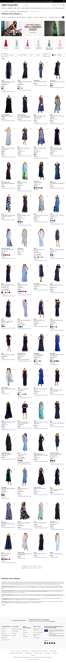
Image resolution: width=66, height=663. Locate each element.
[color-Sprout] (52, 85)
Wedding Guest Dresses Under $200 (57, 17)
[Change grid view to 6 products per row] (55, 55)
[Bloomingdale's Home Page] (9, 5)
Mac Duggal (59, 595)
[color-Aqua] (36, 154)
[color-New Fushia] (5, 292)
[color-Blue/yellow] (18, 189)
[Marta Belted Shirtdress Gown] (8, 511)
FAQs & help (3, 633)
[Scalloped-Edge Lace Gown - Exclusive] (25, 203)
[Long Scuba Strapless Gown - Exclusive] (57, 308)
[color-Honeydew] (54, 326)
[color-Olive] (22, 88)
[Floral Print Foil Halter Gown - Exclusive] (25, 511)
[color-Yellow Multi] (36, 361)
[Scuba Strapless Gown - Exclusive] (25, 273)
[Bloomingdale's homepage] (2, 11)
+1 (59, 361)
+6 (43, 257)
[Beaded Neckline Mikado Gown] (41, 477)
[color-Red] (22, 291)
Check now (62, 635)
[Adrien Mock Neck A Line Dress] (57, 70)
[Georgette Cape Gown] (8, 442)
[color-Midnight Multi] (34, 361)
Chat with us (3, 628)
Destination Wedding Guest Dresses (8, 586)
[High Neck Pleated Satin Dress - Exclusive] (8, 410)
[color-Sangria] (9, 559)
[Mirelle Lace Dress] (25, 343)
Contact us (3, 631)
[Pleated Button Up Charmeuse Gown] (41, 442)
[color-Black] (54, 220)
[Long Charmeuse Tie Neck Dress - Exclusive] (57, 477)
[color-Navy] (2, 88)
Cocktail (4, 17)
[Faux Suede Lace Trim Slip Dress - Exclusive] (57, 377)
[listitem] (33, 1)
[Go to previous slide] (2, 1)
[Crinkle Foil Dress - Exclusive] (8, 136)
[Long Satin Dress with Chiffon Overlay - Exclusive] (8, 70)
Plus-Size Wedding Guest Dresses (7, 598)
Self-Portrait (53, 595)
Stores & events (36, 637)
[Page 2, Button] (42, 567)
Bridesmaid (30, 17)
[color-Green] (22, 460)
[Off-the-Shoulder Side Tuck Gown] (57, 273)
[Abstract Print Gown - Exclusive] (41, 410)
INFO (47, 1)
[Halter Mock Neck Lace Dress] (57, 238)
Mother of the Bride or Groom (40, 17)
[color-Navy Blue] (34, 154)
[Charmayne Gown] (57, 511)
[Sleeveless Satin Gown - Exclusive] (41, 238)
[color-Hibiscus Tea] (36, 188)
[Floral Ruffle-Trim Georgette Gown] (8, 171)
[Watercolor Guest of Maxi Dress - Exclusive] (41, 104)
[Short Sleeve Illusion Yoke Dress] (25, 136)
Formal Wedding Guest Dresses (7, 594)
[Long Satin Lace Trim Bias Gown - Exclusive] (8, 308)
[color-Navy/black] (2, 326)
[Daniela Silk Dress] (41, 171)
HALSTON (6, 602)
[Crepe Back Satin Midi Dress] (41, 273)
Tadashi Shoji (5, 599)
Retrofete (17, 602)
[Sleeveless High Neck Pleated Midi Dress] (8, 477)
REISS (21, 602)
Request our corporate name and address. (44, 657)
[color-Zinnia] (4, 559)
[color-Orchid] (23, 291)
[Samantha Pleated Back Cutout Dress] (8, 377)
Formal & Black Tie (11, 17)
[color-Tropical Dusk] (20, 394)
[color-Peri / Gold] (2, 153)
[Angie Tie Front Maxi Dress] (57, 542)
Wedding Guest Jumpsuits (6, 601)
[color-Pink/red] (20, 189)
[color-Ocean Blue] (2, 495)
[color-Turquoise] (22, 326)
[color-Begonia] (7, 255)
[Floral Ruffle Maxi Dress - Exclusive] (41, 308)
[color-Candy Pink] (52, 361)
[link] (8, 86)
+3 (27, 291)
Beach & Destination (21, 17)
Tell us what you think (5, 639)
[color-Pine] (9, 292)
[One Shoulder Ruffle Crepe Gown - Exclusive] (8, 273)
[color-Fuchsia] (20, 460)
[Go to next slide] (62, 1)
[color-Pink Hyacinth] (23, 394)
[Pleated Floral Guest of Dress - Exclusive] (57, 104)
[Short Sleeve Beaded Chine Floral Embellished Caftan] (25, 104)
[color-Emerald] (52, 220)
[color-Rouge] (9, 255)
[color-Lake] (18, 460)
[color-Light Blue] (34, 257)
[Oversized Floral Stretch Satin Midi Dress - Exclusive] (8, 203)
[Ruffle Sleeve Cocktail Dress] (8, 343)
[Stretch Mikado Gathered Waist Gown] (57, 171)
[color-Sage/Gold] (4, 153)
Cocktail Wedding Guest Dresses (7, 590)
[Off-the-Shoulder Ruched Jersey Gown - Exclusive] (57, 136)
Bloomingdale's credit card (17, 628)
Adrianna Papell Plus (32, 599)
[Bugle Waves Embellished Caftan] (8, 104)
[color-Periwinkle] (7, 292)
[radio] (2, 88)
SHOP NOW (51, 1)
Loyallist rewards (15, 631)
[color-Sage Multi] (38, 361)
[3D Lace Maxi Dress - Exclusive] (41, 203)
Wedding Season (13, 11)
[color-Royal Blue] (50, 361)
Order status (14, 633)
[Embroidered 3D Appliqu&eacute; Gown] (41, 136)
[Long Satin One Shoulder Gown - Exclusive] (25, 70)
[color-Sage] (4, 88)
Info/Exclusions (52, 621)
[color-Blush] (4, 292)
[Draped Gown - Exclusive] (41, 542)
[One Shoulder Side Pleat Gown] (57, 410)
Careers (24, 634)
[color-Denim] (22, 221)
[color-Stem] (22, 394)
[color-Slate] (50, 220)
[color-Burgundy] (4, 255)
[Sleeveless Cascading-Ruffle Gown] (25, 308)
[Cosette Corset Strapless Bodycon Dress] (57, 442)
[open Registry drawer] (61, 5)
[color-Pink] (36, 257)
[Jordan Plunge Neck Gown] (8, 238)
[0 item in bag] (64, 5)
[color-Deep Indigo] (18, 394)
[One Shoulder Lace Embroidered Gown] (41, 343)
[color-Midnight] (25, 291)
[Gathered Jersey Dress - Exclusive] (25, 477)
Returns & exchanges (5, 635)
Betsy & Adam (18, 599)
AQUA (48, 587)
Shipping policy (4, 637)
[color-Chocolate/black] (4, 326)
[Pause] (64, 1)
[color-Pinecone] (41, 188)
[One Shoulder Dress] (25, 442)
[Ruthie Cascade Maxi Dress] (41, 511)
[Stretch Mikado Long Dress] (41, 70)
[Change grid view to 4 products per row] (52, 55)
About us (24, 630)
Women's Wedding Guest (23, 11)
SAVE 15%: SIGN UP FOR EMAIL (19, 620)
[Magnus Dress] (25, 238)
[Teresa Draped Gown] (8, 542)
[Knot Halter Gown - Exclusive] (57, 203)
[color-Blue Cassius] (25, 394)
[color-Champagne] (20, 88)
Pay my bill (14, 635)
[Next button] (63, 17)
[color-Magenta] (20, 221)
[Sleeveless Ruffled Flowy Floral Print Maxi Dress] (25, 542)
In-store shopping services (38, 632)
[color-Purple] (4, 495)
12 (39, 567)
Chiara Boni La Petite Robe (42, 591)
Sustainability (25, 636)
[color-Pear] (38, 188)
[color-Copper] (40, 188)
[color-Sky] (2, 255)
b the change (25, 632)
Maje (24, 602)
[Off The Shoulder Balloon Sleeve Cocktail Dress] (25, 410)
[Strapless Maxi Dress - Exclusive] (25, 171)
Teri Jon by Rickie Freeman (32, 591)
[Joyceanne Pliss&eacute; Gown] (25, 377)
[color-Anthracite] (50, 85)
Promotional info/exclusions (54, 635)
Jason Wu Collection (47, 595)
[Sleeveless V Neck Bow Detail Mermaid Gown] (57, 343)
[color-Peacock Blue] (50, 460)
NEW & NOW (6, 11)
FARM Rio (34, 587)
